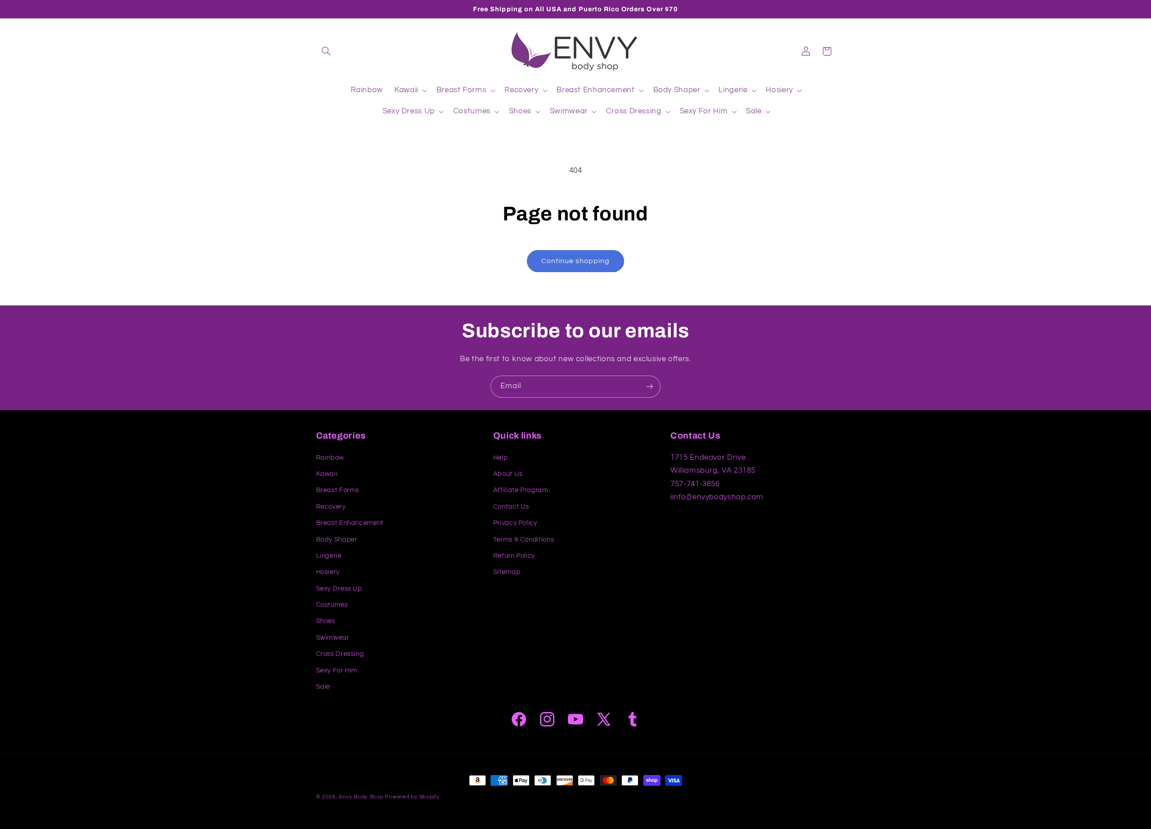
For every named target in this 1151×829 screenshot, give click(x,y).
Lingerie (329, 555)
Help (500, 457)
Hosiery (327, 572)
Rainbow (330, 457)
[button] (326, 51)
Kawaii (327, 474)
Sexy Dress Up (339, 588)
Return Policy (514, 555)
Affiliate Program (521, 490)
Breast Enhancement (350, 523)
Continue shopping (575, 260)
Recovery (331, 506)
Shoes (325, 621)
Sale (323, 686)
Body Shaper (336, 539)
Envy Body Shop (361, 796)
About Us (508, 474)
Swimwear (332, 637)
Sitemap (506, 572)
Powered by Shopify (412, 796)
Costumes (332, 604)
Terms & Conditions (523, 539)
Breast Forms (338, 490)
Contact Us (511, 506)
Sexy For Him (337, 670)
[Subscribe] (649, 387)
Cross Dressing (340, 653)
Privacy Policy (515, 523)
